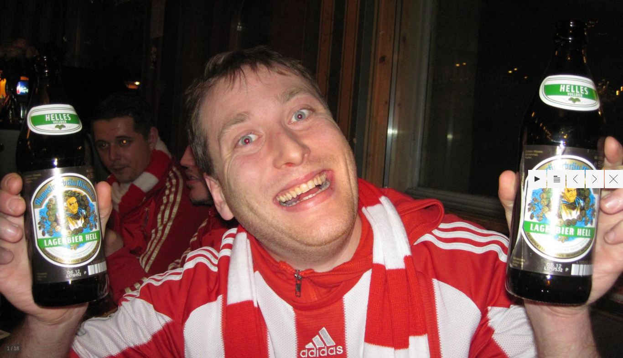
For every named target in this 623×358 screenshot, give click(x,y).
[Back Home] (614, 179)
